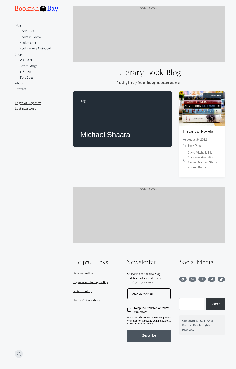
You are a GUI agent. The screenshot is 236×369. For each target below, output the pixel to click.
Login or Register (28, 103)
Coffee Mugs (28, 66)
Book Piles (27, 31)
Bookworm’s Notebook (36, 48)
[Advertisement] (149, 36)
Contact (20, 89)
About (19, 83)
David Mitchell (196, 152)
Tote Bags (26, 77)
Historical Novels (198, 131)
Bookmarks (28, 43)
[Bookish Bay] (36, 9)
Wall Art (26, 60)
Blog (18, 25)
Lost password (25, 108)
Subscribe (149, 336)
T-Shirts (25, 72)
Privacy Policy (83, 273)
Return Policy (82, 291)
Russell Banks (196, 167)
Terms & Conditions (86, 300)
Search (215, 304)
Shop (18, 54)
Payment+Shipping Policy (90, 282)
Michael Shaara (208, 162)
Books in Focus (30, 37)
